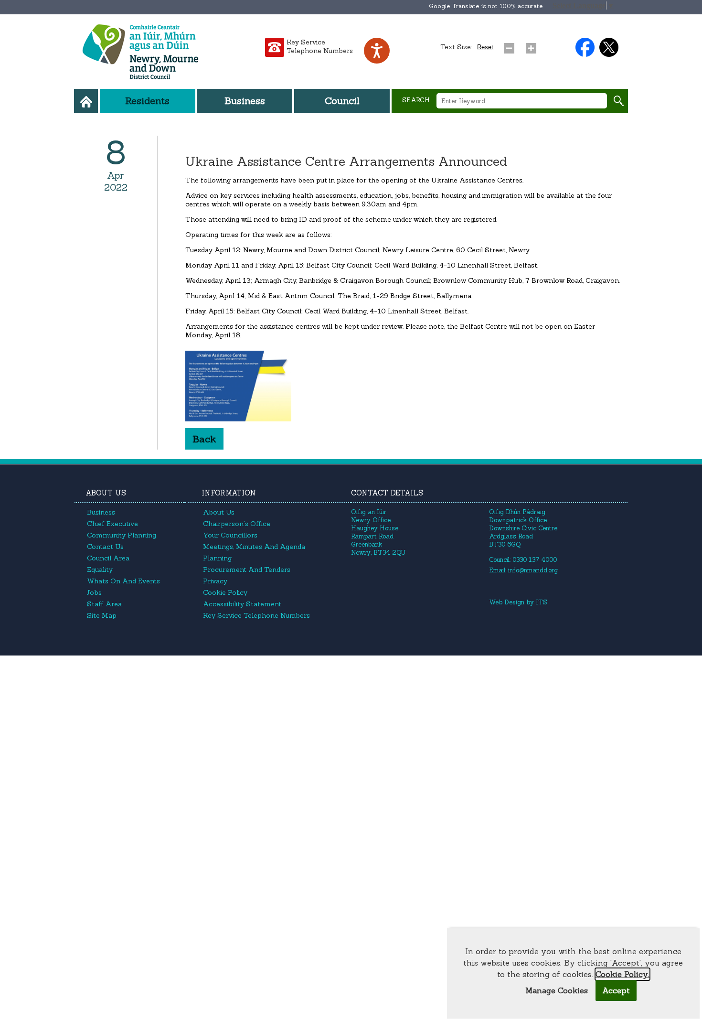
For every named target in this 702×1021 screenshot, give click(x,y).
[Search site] (619, 101)
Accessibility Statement (242, 604)
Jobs (94, 592)
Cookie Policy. (622, 974)
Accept (616, 990)
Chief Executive (112, 523)
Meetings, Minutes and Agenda (254, 546)
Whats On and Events (123, 581)
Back (204, 439)
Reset (485, 47)
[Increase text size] (533, 46)
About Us (218, 512)
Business (244, 101)
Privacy (215, 581)
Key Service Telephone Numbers (320, 46)
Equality (100, 569)
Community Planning (121, 535)
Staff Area (104, 604)
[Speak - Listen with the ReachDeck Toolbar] (377, 51)
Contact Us (105, 546)
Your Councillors (230, 535)
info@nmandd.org (533, 570)
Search (416, 100)
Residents (147, 101)
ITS (541, 602)
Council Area (108, 558)
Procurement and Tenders (246, 569)
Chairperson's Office (236, 523)
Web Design (506, 602)
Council (342, 101)
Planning (217, 558)
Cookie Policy (225, 592)
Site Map (102, 615)
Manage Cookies (556, 990)
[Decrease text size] (511, 46)
